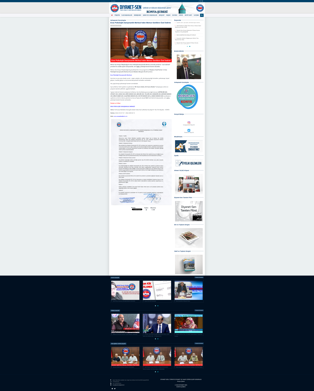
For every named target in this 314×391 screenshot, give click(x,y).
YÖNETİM (117, 15)
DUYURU (174, 15)
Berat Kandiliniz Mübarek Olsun (183, 301)
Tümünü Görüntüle (199, 277)
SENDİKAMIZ (137, 15)
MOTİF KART (188, 15)
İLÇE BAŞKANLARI (127, 15)
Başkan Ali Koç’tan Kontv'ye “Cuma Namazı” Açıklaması (125, 334)
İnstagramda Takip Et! (189, 125)
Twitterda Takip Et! (189, 132)
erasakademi (121, 116)
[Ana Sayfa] (156, 8)
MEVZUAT (161, 15)
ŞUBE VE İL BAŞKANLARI (150, 15)
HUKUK (168, 15)
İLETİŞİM (196, 15)
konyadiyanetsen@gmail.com (118, 384)
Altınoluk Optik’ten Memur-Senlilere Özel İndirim (123, 367)
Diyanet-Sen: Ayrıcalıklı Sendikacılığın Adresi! (188, 22)
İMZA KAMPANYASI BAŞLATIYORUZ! (186, 35)
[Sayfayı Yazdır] (146, 210)
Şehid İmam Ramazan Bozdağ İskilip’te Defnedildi (124, 301)
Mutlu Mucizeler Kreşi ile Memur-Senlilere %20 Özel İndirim (189, 367)
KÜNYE (181, 15)
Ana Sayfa (113, 1)
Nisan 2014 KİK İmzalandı (150, 301)
